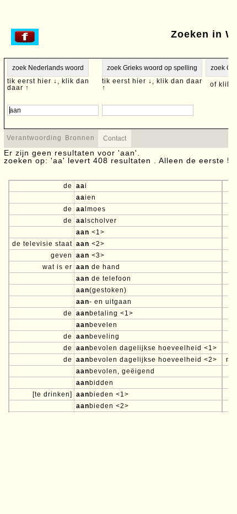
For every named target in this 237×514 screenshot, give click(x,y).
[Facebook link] (25, 43)
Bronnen (80, 138)
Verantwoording (34, 138)
